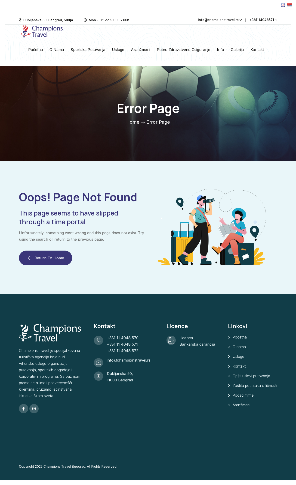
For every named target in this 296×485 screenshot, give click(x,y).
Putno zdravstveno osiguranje (183, 49)
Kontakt (257, 49)
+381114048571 (261, 20)
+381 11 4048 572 (122, 350)
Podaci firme (243, 395)
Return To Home (49, 258)
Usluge (118, 49)
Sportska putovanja (88, 49)
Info (220, 49)
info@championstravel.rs (218, 20)
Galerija (237, 49)
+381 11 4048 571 (122, 344)
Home (132, 122)
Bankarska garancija (197, 344)
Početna (35, 49)
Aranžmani (140, 49)
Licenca (186, 337)
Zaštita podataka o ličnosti (255, 385)
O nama (56, 49)
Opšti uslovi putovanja (251, 376)
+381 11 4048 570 (123, 337)
